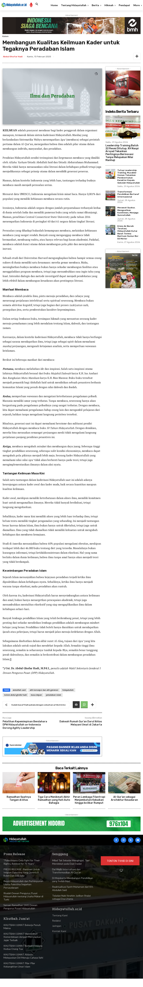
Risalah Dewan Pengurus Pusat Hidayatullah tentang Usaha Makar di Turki (23, 896)
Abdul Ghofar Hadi (12, 57)
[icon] (31, 4)
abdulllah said (19, 690)
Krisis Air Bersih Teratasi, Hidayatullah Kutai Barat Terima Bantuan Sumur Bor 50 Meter (127, 232)
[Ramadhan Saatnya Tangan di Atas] (18, 783)
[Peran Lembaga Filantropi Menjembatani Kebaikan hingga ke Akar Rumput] (89, 783)
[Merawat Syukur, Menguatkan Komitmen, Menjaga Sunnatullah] (110, 211)
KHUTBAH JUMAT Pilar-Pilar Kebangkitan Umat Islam (19, 965)
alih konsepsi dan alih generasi (44, 690)
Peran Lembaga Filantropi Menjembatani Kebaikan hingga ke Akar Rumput (89, 799)
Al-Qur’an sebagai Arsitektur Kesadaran (124, 798)
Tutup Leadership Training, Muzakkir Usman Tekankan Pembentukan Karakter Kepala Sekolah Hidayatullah (128, 176)
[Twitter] (130, 840)
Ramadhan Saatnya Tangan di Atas (19, 798)
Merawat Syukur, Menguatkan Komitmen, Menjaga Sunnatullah (127, 211)
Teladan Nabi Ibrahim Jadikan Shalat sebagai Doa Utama (71, 897)
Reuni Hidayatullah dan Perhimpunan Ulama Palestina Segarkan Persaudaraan (23, 884)
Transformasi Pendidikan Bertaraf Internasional (128, 194)
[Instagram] (123, 840)
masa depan (36, 695)
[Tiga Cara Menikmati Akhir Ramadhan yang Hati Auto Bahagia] (54, 783)
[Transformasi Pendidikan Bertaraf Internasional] (110, 195)
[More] (137, 56)
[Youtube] (138, 840)
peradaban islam (53, 695)
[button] (37, 4)
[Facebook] (116, 840)
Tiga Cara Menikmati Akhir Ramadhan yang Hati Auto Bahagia (54, 799)
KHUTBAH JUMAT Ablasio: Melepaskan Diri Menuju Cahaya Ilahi (23, 956)
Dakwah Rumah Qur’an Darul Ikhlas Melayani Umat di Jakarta (80, 723)
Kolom (5, 36)
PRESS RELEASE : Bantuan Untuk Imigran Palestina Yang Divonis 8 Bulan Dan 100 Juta (21, 872)
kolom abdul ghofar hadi (15, 695)
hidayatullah (68, 690)
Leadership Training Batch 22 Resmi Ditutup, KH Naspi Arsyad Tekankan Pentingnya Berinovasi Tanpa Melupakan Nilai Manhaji (122, 153)
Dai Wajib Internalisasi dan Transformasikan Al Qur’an (66, 871)
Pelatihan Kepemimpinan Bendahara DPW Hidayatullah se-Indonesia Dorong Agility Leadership (25, 724)
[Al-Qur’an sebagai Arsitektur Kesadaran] (124, 783)
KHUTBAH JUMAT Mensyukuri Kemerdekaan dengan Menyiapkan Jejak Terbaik (22, 936)
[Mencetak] (76, 704)
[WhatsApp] (84, 704)
